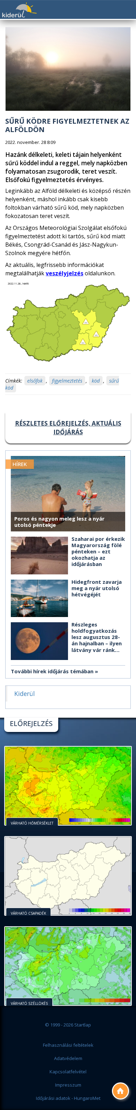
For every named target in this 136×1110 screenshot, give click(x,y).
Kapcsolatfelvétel (68, 1071)
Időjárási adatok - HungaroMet (68, 1098)
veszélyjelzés (64, 273)
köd (96, 380)
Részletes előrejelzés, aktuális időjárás (68, 427)
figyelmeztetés (67, 380)
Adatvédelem (68, 1058)
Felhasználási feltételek (68, 1045)
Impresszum (68, 1085)
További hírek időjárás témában (52, 671)
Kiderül (19, 10)
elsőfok (35, 380)
